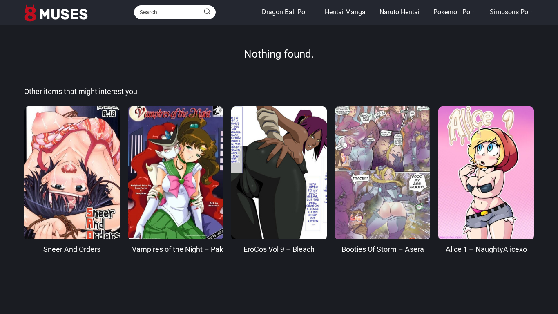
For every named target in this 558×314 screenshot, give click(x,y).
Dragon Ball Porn (286, 12)
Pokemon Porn (454, 12)
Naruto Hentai (399, 12)
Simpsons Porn (512, 12)
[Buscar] (207, 11)
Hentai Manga (345, 12)
